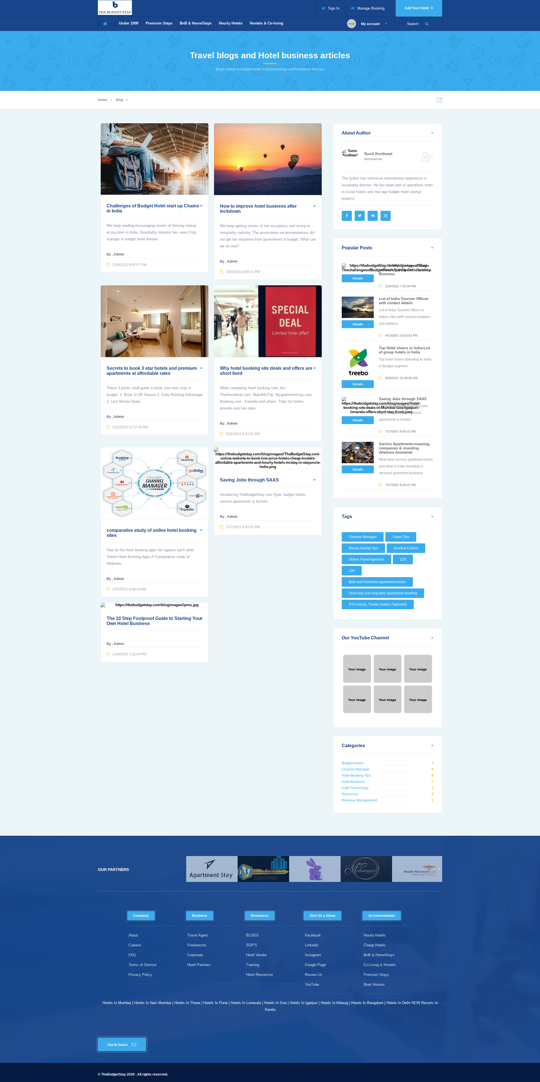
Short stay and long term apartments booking (383, 593)
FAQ (132, 955)
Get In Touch (117, 1045)
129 (403, 559)
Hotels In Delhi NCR (402, 1003)
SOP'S (251, 945)
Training (252, 965)
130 (352, 571)
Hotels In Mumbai (116, 1003)
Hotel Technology (355, 788)
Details (358, 278)
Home (102, 100)
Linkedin (311, 945)
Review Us (313, 975)
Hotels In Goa (275, 1003)
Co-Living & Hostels (380, 965)
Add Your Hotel (417, 8)
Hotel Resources (259, 975)
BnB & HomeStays (196, 23)
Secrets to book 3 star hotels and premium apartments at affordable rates (152, 371)
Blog (119, 100)
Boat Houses (374, 984)
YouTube (312, 984)
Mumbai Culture (406, 548)
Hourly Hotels (230, 23)
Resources (350, 794)
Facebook (313, 935)
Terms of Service (142, 965)
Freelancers (196, 945)
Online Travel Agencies (366, 559)
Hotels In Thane (187, 1003)
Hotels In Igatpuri (304, 1003)
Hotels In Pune (215, 1003)
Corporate (195, 955)
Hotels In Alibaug (334, 1003)
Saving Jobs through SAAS (249, 480)
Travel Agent (197, 935)
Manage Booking (370, 8)
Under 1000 (128, 23)
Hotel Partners (199, 965)
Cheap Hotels (375, 945)
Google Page (315, 965)
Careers (135, 945)
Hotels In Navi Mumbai (152, 1003)
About (133, 935)
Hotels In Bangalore (367, 1003)
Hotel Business (353, 782)
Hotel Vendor (256, 955)
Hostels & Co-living (266, 23)
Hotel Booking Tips (356, 776)
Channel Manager (363, 537)
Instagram (313, 955)
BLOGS (252, 935)
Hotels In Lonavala (246, 1003)
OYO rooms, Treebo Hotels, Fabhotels (378, 604)
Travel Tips (400, 537)
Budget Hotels (352, 763)
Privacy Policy (140, 975)
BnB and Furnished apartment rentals (377, 582)
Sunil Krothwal (378, 153)
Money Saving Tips (363, 548)
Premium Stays (159, 23)
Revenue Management (359, 800)
